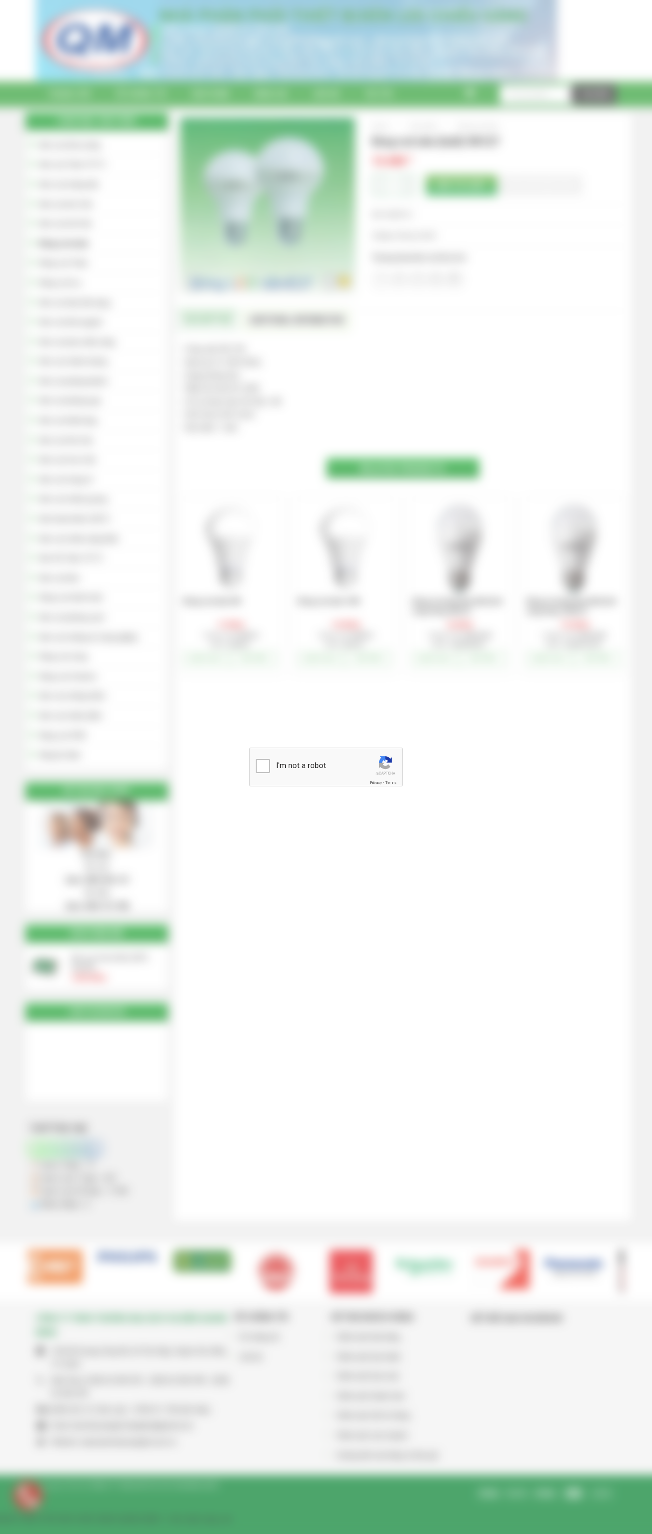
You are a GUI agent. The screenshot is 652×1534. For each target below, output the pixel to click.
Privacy (376, 782)
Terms (390, 782)
